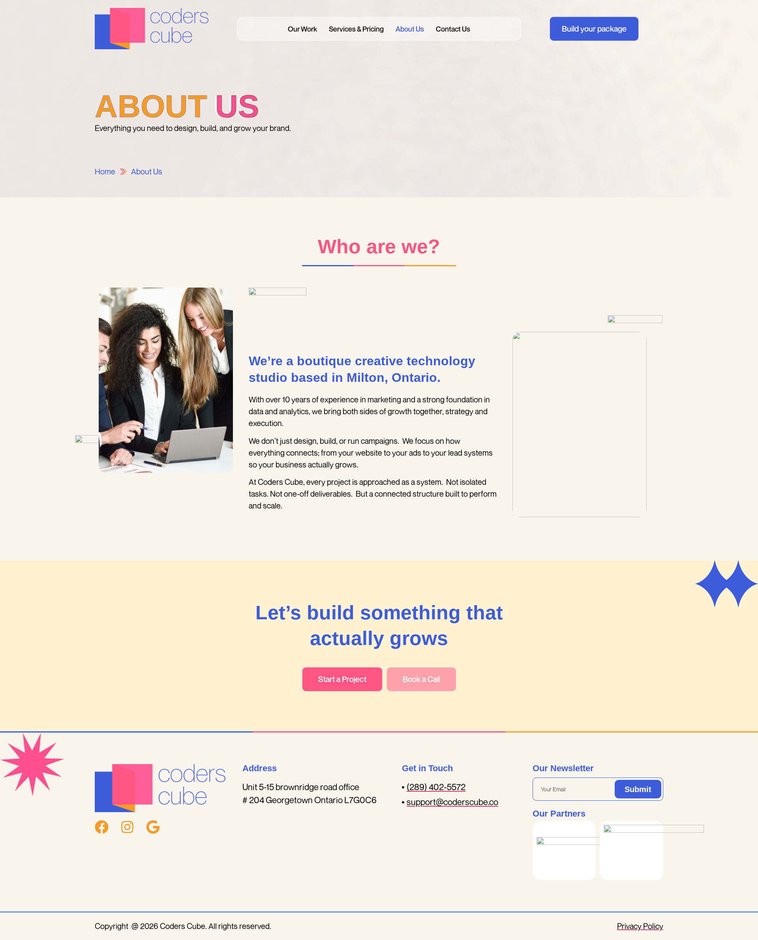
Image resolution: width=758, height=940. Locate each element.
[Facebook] (102, 827)
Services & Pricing (356, 28)
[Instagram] (127, 827)
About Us (410, 28)
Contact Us (453, 28)
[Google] (153, 827)
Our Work (302, 28)
